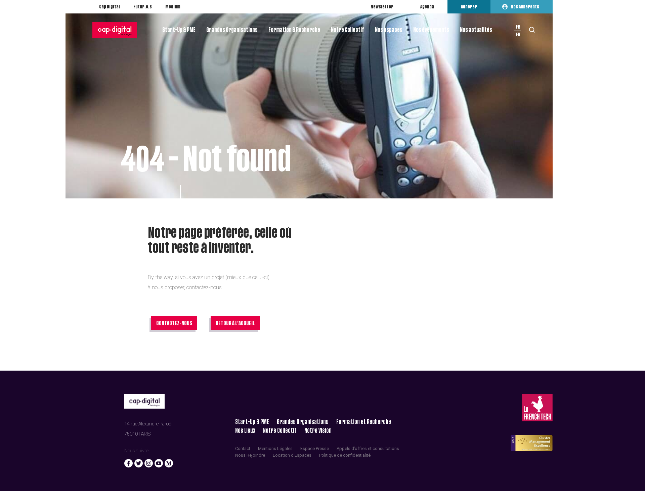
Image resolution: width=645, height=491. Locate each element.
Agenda (427, 7)
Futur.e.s (142, 7)
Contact (242, 448)
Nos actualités (476, 30)
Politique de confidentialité (345, 455)
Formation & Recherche (294, 30)
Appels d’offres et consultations (368, 448)
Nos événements (431, 30)
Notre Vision (318, 430)
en (518, 35)
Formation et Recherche (363, 422)
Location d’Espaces (292, 455)
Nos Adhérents (525, 7)
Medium (172, 7)
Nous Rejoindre (250, 455)
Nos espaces (388, 30)
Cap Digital (109, 7)
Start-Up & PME (179, 30)
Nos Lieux (245, 430)
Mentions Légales (275, 448)
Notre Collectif (347, 30)
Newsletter (382, 7)
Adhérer (469, 7)
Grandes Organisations (232, 30)
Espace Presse (314, 448)
